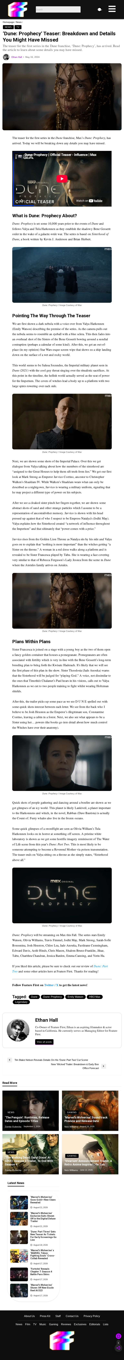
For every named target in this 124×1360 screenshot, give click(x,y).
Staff (58, 1316)
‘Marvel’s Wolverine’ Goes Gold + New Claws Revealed (43, 1200)
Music (42, 1324)
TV (18, 27)
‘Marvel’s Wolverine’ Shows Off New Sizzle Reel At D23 (42, 1288)
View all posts (44, 1042)
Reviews (66, 1324)
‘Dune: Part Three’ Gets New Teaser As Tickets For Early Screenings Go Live (43, 1235)
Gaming (72, 1112)
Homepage (8, 22)
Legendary (21, 1002)
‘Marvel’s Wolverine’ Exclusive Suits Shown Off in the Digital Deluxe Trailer (43, 1217)
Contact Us (72, 1316)
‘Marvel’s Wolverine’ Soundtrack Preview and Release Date (86, 1119)
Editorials (94, 1324)
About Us (29, 1316)
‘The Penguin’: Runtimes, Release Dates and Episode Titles (27, 1119)
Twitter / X (51, 985)
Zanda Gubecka (13, 1126)
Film (27, 1324)
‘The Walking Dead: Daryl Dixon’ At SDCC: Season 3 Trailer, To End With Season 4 (29, 1161)
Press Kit (45, 1316)
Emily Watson (75, 996)
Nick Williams (71, 1126)
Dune (34, 996)
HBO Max (94, 996)
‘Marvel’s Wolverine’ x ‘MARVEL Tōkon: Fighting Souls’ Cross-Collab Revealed (42, 1254)
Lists (105, 1324)
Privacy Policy (92, 1316)
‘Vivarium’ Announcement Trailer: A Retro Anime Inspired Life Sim (88, 1162)
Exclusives (80, 1324)
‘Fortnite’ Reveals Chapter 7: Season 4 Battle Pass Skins (41, 1272)
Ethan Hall (17, 57)
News (18, 22)
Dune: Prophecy (52, 996)
